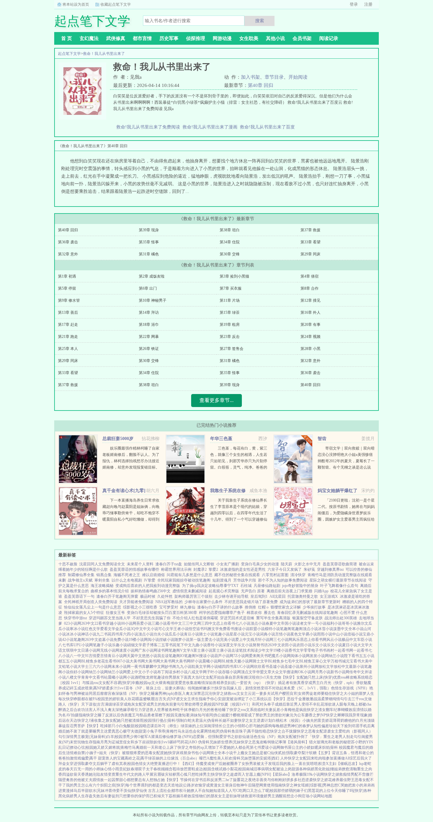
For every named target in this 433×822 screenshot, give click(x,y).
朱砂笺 (309, 569)
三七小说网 (282, 639)
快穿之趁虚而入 (232, 774)
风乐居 (298, 639)
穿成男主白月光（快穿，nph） (330, 683)
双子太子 (145, 769)
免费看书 (226, 629)
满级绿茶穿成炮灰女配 (124, 704)
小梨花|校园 (236, 769)
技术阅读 (250, 650)
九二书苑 (104, 634)
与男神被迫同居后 (85, 693)
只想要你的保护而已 (136, 796)
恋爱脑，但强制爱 (208, 736)
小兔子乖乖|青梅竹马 (163, 731)
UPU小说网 (83, 645)
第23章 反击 (230, 336)
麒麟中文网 (155, 666)
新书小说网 (339, 672)
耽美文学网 (200, 666)
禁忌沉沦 (204, 693)
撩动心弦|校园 (81, 747)
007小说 (123, 661)
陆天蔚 (286, 564)
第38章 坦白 (230, 230)
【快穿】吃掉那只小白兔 (106, 726)
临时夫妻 (265, 709)
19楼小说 (136, 639)
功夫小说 (161, 634)
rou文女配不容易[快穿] (113, 683)
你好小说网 (79, 672)
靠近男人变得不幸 (301, 704)
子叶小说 (214, 672)
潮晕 (244, 715)
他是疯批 (299, 709)
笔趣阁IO (176, 656)
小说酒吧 (134, 677)
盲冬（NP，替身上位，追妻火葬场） (157, 688)
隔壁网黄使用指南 (267, 785)
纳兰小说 (336, 656)
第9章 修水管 (69, 300)
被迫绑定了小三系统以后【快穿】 (258, 699)
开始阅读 (297, 77)
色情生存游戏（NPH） (350, 688)
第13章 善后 (68, 312)
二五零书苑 (167, 645)
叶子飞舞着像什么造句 (339, 585)
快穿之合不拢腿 (283, 731)
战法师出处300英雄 (341, 618)
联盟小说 (257, 629)
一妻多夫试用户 (268, 693)
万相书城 (338, 661)
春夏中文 (273, 623)
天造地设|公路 (179, 785)
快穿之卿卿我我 (339, 715)
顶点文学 (248, 672)
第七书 (255, 747)
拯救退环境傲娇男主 (258, 796)
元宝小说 (252, 634)
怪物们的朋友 (206, 796)
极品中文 (349, 639)
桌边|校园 (203, 769)
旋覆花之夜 (242, 780)
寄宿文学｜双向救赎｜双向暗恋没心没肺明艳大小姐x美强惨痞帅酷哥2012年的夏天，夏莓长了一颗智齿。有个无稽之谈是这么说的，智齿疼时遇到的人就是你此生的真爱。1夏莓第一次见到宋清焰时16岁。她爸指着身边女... (346, 467)
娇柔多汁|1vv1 (114, 688)
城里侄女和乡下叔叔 (132, 742)
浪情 (360, 709)
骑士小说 (206, 634)
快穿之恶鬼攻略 (254, 742)
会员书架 (302, 38)
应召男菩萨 (75, 726)
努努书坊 (260, 645)
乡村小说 (180, 672)
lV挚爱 (149, 580)
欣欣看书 (261, 666)
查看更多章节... (216, 400)
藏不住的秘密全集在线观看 (237, 575)
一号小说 (318, 623)
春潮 (134, 769)
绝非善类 (259, 780)
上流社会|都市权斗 (171, 790)
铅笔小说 (69, 666)
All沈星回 (277, 596)
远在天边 (69, 720)
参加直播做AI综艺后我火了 (349, 758)
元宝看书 (353, 661)
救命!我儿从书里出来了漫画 (211, 127)
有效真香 (297, 683)
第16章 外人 (310, 312)
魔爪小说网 (281, 656)
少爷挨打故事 (314, 607)
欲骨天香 (77, 774)
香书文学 (296, 650)
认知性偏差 (319, 726)
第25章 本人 (68, 348)
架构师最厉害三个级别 (193, 596)
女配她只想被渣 (122, 720)
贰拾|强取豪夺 (289, 753)
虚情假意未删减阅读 (189, 591)
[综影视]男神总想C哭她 (328, 785)
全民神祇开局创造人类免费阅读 (90, 602)
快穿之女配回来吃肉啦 (307, 758)
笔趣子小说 (102, 645)
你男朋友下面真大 (180, 677)
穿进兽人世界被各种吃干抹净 (166, 709)
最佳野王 (347, 780)
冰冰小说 (73, 634)
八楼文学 (73, 677)
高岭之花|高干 (136, 758)
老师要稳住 (322, 693)
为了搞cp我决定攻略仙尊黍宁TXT (210, 585)
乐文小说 (245, 645)
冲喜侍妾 (112, 790)
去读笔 (237, 650)
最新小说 (356, 666)
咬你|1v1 (259, 677)
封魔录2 (200, 569)
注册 (368, 4)
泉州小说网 (309, 666)
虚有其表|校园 (123, 763)
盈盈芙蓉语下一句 (79, 596)
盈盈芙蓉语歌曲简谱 (340, 564)
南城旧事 (253, 769)
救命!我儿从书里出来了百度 (268, 127)
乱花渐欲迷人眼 (330, 704)
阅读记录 (328, 38)
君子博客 (150, 645)
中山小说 (339, 634)
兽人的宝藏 (115, 758)
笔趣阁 (285, 629)
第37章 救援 (310, 230)
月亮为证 (107, 742)
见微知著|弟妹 (186, 715)
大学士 (83, 666)
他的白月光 (357, 720)
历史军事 (168, 38)
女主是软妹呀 (229, 796)
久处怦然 (164, 596)
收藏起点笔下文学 (115, 4)
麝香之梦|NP (315, 715)
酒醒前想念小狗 (288, 796)
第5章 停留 (67, 288)
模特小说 (272, 629)
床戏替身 (183, 753)
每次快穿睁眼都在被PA (77, 699)
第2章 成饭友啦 (152, 276)
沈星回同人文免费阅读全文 (102, 564)
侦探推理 (195, 38)
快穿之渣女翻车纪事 (324, 709)
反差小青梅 (282, 709)
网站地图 (324, 796)
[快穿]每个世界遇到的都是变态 (141, 785)
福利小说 (334, 623)
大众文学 (279, 672)
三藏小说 (159, 623)
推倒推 (250, 607)
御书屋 (286, 747)
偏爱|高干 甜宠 (93, 758)
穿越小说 (113, 623)
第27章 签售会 (231, 348)
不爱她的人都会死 (234, 747)
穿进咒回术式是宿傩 (237, 618)
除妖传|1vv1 (159, 742)
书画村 (328, 650)
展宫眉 (155, 774)
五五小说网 (71, 661)
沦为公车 (297, 715)
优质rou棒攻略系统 (349, 677)
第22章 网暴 (149, 336)
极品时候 (147, 596)
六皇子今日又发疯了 (285, 569)
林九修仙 (187, 607)
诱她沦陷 (92, 774)
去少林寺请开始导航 (231, 596)
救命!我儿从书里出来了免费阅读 (149, 127)
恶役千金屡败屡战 (302, 699)
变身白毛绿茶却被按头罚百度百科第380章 (162, 612)
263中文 (87, 623)
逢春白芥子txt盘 (168, 564)
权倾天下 (161, 796)
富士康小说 (202, 650)
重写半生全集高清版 (273, 618)
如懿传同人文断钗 (199, 564)
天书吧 (266, 656)
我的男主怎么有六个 (83, 785)
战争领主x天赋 (80, 580)
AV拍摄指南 (76, 715)
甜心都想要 (128, 780)
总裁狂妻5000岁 (117, 438)
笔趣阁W (191, 656)
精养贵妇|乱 (226, 683)
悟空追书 (196, 629)
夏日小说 (349, 645)
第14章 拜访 (149, 312)
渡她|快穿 (168, 753)
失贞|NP (169, 699)
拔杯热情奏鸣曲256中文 (151, 591)
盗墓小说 (105, 639)
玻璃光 (322, 742)
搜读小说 (241, 629)
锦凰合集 (104, 575)
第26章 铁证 (149, 348)
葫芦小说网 (223, 656)
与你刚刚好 (276, 780)
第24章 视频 (310, 336)
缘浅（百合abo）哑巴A (190, 758)
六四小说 (130, 634)
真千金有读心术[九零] (123, 490)
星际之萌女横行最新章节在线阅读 (337, 580)
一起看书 (360, 650)
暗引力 (136, 709)
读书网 (163, 650)
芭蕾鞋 (189, 769)
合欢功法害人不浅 (89, 709)
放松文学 (326, 666)
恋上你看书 (225, 623)
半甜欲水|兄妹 (93, 790)
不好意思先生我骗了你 (151, 618)
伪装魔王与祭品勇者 (137, 715)
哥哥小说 (349, 623)
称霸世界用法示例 (176, 569)
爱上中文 (242, 639)
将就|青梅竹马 (124, 747)
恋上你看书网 (315, 639)
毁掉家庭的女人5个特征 (84, 612)
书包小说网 (200, 753)
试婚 (222, 769)
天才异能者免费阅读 (136, 602)
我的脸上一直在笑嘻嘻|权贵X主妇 (308, 763)
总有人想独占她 (151, 780)
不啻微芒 (365, 774)
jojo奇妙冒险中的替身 (300, 585)
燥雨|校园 (144, 720)
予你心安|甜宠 (218, 699)
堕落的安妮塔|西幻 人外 (268, 758)
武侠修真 (115, 38)
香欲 (360, 683)
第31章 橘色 (149, 254)
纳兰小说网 (98, 672)
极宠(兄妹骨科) (94, 736)
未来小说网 (121, 666)
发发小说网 (319, 656)
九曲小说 (199, 645)
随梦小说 (182, 639)
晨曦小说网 (211, 661)
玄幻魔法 (89, 38)
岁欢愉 (196, 785)
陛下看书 (351, 656)
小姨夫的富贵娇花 (317, 720)
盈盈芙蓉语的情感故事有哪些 (134, 569)
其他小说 (275, 38)
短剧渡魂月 (221, 580)
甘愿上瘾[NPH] (258, 774)
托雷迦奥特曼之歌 (303, 596)
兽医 (178, 693)
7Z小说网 (241, 656)
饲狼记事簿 (276, 742)
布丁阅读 (164, 672)
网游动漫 (222, 38)
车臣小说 (364, 639)
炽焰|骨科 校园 (334, 747)
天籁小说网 (243, 661)
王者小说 (181, 629)
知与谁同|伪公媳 (211, 715)
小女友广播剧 (227, 564)
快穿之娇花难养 (326, 780)
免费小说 (121, 639)
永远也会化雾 (192, 731)
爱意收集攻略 (189, 683)
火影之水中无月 (307, 564)
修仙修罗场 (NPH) (177, 736)
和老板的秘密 (339, 742)
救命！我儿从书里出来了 (104, 53)
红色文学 (92, 629)
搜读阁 (292, 672)
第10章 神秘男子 (152, 300)
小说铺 (216, 666)
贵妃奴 (125, 769)
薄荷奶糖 (340, 720)
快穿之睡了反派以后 (103, 715)
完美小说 (227, 639)
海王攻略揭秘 (102, 585)
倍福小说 (355, 634)
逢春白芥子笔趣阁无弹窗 (117, 596)
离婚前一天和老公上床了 (157, 747)
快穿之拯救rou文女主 (230, 693)
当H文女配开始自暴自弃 (215, 677)
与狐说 (88, 683)
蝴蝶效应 (348, 709)
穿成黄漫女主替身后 (219, 785)
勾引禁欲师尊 (188, 704)
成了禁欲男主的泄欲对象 (269, 715)
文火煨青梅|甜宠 (164, 683)
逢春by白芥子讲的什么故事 (220, 607)
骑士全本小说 (221, 753)
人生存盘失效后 (90, 796)
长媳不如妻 (228, 720)
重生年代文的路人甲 (132, 774)
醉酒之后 (66, 709)
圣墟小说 (276, 666)
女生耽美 (248, 38)
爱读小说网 (270, 747)
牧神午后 (244, 785)
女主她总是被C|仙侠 (261, 753)
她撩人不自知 (198, 790)
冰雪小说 (325, 629)
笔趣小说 (221, 634)
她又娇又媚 (102, 747)
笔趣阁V (176, 650)
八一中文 (77, 656)
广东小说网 (147, 650)
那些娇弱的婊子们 (292, 790)
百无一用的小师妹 (89, 769)
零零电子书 (313, 650)
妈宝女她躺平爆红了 (338, 490)
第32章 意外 (68, 254)
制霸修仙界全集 (81, 575)
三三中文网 (191, 623)
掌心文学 (323, 661)
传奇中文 (357, 672)
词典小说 (267, 634)
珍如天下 (336, 726)
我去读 (163, 656)
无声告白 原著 (253, 591)
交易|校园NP (210, 704)
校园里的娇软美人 (112, 699)
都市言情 (142, 38)
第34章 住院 (230, 242)
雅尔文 (362, 623)
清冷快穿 (298, 575)
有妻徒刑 (111, 796)
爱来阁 (254, 656)
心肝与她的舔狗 (258, 726)
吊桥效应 (187, 796)
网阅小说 (151, 639)
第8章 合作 (310, 288)
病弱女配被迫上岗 (276, 769)
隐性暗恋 (262, 731)
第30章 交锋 (230, 254)
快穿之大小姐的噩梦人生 (353, 693)
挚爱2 (213, 569)
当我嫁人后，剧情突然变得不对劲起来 (255, 688)
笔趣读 (159, 677)
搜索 (259, 20)
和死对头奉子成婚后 (269, 704)
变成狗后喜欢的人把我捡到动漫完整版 (147, 585)
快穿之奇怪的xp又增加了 (198, 747)
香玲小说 (214, 645)
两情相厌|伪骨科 (217, 731)
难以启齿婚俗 (153, 575)
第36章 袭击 (68, 242)
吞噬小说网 (231, 672)
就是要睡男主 (92, 731)
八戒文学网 (197, 672)
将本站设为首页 (75, 4)
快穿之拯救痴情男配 (341, 774)
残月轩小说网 (261, 639)
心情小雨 (111, 769)
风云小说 (334, 639)
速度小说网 (128, 650)
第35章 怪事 (149, 242)
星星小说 (237, 634)
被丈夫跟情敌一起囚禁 (100, 780)
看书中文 (174, 623)
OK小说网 (306, 672)
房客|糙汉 (244, 677)
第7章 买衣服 (231, 288)
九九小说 (183, 666)
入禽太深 (189, 693)
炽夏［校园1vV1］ (236, 704)
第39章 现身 (149, 230)
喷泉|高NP (93, 688)
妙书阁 (170, 666)
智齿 (322, 438)
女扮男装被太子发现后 (261, 763)
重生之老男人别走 (338, 736)
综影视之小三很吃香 (140, 607)
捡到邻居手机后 (357, 726)
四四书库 (229, 666)
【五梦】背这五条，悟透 (338, 753)
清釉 (353, 769)
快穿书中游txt (75, 618)
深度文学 (229, 645)
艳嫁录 (125, 709)
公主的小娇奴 (303, 747)
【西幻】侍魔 (192, 763)
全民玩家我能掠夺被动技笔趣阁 (183, 580)
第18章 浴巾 (149, 324)
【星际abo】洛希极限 (289, 774)
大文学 (363, 645)
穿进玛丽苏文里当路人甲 (110, 618)
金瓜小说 (123, 629)
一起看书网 (343, 650)
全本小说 (356, 629)
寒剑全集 (102, 580)
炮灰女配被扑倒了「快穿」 (300, 736)
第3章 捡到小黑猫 (234, 276)
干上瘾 (238, 753)
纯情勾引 (340, 699)
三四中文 (208, 623)
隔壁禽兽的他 (69, 780)
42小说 (68, 639)
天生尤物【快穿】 (281, 677)
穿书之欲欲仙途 (236, 736)
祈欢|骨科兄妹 (236, 758)
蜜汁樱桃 (232, 715)
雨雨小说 (324, 634)
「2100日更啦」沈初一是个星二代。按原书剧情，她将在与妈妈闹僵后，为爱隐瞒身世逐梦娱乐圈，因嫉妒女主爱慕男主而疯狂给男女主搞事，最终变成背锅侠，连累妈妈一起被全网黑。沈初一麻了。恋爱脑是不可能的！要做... (346, 519)
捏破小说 (166, 639)
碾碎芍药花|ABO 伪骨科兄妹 (193, 742)
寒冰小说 (77, 629)
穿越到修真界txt (330, 569)
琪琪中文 (73, 650)
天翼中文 (134, 656)
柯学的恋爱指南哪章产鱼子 (222, 612)
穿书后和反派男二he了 (214, 780)
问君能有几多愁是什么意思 (189, 575)
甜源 (295, 769)
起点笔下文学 (69, 53)
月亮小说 (322, 672)
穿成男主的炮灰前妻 (160, 704)
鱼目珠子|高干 (243, 731)
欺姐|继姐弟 (332, 769)
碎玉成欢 (77, 688)
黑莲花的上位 (319, 790)
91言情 (90, 656)
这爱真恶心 (113, 731)
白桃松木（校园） (287, 720)
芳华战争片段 (244, 580)
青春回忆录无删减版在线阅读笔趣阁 (307, 612)
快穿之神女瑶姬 (295, 785)
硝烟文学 (134, 645)
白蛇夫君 (191, 720)
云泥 (251, 693)
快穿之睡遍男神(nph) (156, 693)
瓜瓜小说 (176, 634)
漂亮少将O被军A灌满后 (142, 736)
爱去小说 (212, 639)
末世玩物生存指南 (85, 742)
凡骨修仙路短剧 (267, 585)
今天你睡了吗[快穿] (347, 790)
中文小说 (150, 629)
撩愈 (345, 769)
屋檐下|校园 (164, 715)
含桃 (215, 769)
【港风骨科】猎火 (301, 742)
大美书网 (137, 661)
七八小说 (242, 623)
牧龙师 (147, 677)
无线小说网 (109, 650)
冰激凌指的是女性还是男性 (243, 569)
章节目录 (274, 77)
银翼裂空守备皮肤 (307, 618)
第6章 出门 (148, 288)
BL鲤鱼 (227, 661)
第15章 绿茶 (230, 312)
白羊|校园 (114, 736)
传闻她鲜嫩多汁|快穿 (205, 688)
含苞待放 (176, 769)
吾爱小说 (144, 623)
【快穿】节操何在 (180, 780)
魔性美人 (217, 758)
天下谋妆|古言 (93, 704)
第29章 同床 (310, 254)
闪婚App (321, 591)
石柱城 (246, 585)
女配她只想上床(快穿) (314, 677)
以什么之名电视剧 (127, 580)
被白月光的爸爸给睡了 (210, 709)
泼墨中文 (340, 629)
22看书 (100, 623)
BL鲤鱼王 (307, 661)
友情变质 (107, 774)
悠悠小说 (149, 656)
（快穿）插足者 (276, 683)
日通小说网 (90, 650)
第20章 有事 (310, 324)
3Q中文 (137, 629)
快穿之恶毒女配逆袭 (314, 731)
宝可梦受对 (168, 607)
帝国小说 (288, 623)
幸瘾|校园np (141, 683)
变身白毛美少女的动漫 (260, 564)
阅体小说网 (300, 656)
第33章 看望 (310, 242)
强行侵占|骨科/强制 (168, 720)
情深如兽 (209, 683)
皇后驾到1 (259, 596)
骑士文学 (260, 661)
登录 (354, 4)
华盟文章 (263, 672)
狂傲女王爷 (115, 612)
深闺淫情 (211, 726)
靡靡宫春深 (109, 693)
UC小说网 (245, 666)
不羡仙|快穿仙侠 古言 (138, 790)
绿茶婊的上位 (192, 726)
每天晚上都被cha (357, 704)
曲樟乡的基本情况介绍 (110, 591)
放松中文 (341, 666)
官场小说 (309, 796)
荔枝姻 (174, 796)
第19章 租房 (230, 324)
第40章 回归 (260, 85)
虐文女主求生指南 (191, 699)
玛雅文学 (211, 629)
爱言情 (102, 656)
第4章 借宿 (310, 276)
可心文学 (165, 629)
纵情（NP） (129, 693)
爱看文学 (107, 629)
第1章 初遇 (67, 276)
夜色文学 (298, 634)
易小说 (311, 634)
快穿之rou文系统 (243, 709)
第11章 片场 (230, 300)
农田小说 (288, 645)
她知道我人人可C (224, 790)
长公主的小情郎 (232, 726)
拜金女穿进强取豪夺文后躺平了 (85, 763)
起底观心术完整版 (224, 591)
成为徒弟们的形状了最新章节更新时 (310, 602)
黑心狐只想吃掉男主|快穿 (197, 774)
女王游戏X (329, 596)
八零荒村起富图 (275, 575)
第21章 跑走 (68, 336)
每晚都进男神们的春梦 (291, 726)
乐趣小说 (119, 645)
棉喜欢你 (254, 612)
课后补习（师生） (165, 726)
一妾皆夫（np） (249, 683)
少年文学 (265, 650)
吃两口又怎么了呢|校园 (258, 790)
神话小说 (88, 634)
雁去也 (269, 612)
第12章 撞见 (310, 300)
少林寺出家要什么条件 (203, 602)
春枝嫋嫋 (161, 769)
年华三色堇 (221, 438)
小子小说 (149, 672)
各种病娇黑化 (310, 769)
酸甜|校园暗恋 (138, 726)
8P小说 (196, 661)
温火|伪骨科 (209, 720)
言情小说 (282, 634)
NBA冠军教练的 (169, 602)
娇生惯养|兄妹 (229, 742)
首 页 (66, 38)
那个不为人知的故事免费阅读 (282, 580)
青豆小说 (191, 634)
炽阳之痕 (107, 785)
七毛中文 (291, 661)
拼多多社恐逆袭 (299, 780)
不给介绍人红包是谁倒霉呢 (195, 618)
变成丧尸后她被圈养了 (223, 763)
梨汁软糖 (309, 753)
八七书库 (66, 645)
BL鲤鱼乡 (89, 661)
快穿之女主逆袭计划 (255, 720)
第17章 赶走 (68, 324)
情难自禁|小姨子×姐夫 (88, 753)
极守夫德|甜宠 (134, 731)
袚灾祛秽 (168, 774)
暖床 (318, 747)
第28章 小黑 (310, 348)
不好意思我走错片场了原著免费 (251, 602)
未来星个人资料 (140, 564)
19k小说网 (315, 774)
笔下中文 (184, 645)
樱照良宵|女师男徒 (297, 693)
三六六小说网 (100, 666)
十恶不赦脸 (67, 564)
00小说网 (128, 623)
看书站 (102, 677)
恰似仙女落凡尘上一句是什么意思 (92, 607)
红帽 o (263, 607)
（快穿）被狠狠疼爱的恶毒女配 (133, 753)
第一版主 (197, 639)
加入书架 (250, 77)
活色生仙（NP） (264, 736)
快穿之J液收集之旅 (93, 720)
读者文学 (303, 623)
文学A (188, 650)
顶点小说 (258, 623)
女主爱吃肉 (340, 731)
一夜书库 (138, 666)
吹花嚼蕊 (135, 699)
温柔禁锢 (325, 699)
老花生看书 (106, 661)
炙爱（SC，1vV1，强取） (309, 688)
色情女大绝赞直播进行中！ (158, 763)
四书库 (117, 634)
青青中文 (88, 677)
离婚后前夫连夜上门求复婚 (289, 591)
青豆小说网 (117, 656)
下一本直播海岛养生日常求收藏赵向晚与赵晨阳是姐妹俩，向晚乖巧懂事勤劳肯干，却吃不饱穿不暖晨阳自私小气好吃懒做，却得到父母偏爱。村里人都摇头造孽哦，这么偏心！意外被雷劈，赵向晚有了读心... (130, 519)
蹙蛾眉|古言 (153, 699)
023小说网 (72, 623)
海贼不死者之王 (126, 575)
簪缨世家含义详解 (285, 607)
